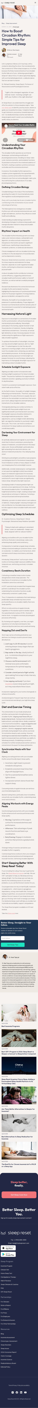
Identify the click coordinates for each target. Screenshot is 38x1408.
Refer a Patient (6, 1305)
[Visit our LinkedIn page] (21, 1392)
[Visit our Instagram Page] (13, 1392)
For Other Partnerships (8, 1324)
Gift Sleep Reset (6, 1292)
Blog (3, 23)
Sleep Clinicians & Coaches (9, 1284)
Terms (10, 1385)
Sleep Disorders (6, 1345)
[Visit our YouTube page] (25, 1392)
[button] (35, 2)
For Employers (5, 1316)
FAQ (2, 1288)
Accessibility (25, 1385)
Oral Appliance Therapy (8, 1277)
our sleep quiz (7, 107)
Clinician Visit (5, 1269)
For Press (4, 1313)
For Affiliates (5, 1309)
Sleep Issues (5, 1348)
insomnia (8, 684)
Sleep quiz (11, 913)
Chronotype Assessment (9, 1341)
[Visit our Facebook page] (17, 1392)
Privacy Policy (16, 1385)
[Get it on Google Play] (8, 1254)
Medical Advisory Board (8, 1363)
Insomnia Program (6, 1266)
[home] (8, 2)
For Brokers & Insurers (8, 1320)
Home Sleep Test (6, 1273)
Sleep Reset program (16, 873)
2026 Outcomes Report (9, 1352)
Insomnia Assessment (8, 1337)
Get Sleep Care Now (19, 1195)
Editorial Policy (5, 1367)
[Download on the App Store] (8, 1247)
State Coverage (6, 1356)
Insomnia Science (6, 1359)
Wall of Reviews (6, 1281)
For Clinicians (5, 1302)
